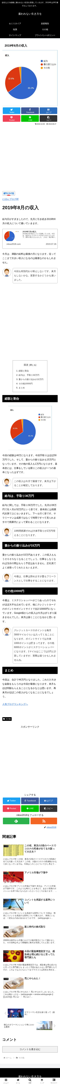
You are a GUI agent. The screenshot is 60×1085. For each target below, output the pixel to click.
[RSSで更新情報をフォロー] (44, 821)
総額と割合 (24, 371)
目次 (26, 365)
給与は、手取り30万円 (29, 375)
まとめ (22, 387)
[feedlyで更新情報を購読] (16, 821)
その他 (8, 719)
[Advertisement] (30, 157)
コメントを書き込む (30, 1049)
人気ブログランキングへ (15, 704)
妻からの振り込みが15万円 (31, 379)
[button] (48, 118)
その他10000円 (26, 383)
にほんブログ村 (10, 199)
